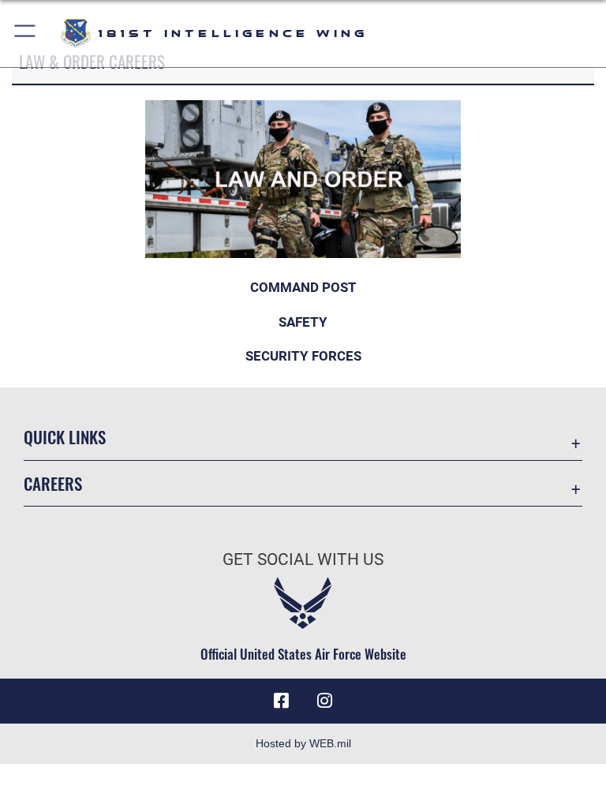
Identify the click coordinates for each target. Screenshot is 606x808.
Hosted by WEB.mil (303, 743)
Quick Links (65, 437)
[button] (25, 33)
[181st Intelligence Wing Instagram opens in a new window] (325, 701)
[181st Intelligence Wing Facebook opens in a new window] (281, 701)
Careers (53, 483)
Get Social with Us (303, 559)
